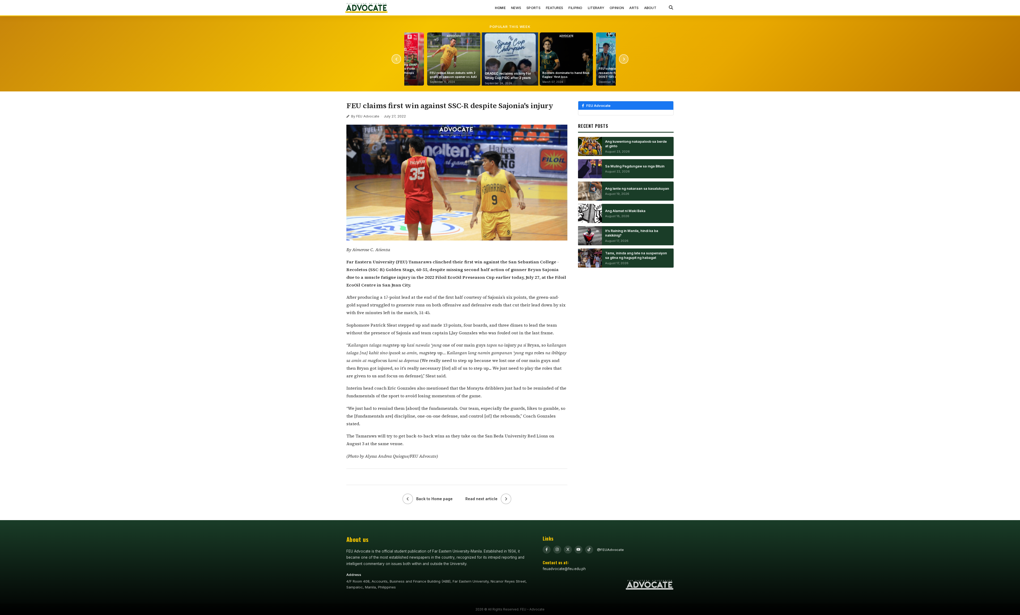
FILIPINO (575, 8)
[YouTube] (579, 550)
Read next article (481, 498)
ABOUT (650, 8)
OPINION (617, 8)
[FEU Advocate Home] (366, 7)
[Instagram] (557, 550)
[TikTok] (589, 550)
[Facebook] (547, 550)
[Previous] (396, 59)
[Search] (671, 7)
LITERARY (596, 8)
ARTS (634, 8)
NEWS (516, 8)
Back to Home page (434, 498)
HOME (500, 8)
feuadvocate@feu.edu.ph (564, 569)
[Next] (623, 59)
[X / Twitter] (568, 550)
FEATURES (554, 8)
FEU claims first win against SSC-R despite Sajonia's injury (449, 105)
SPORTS (533, 8)
